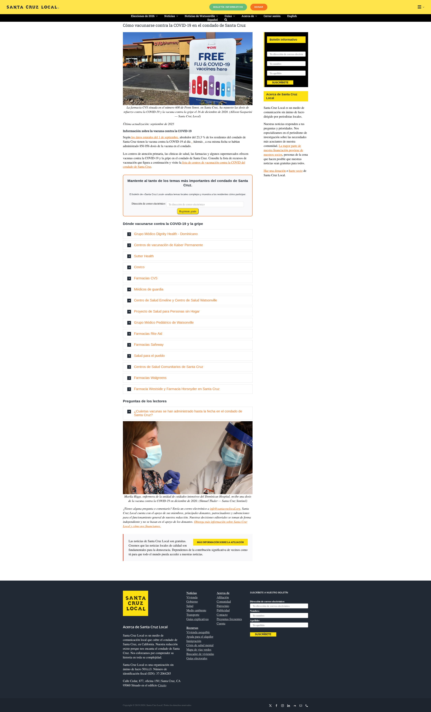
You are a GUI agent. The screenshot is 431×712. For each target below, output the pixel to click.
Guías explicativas (197, 619)
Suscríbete (280, 82)
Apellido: (272, 68)
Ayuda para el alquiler (199, 636)
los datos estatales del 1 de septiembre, (154, 137)
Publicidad (223, 610)
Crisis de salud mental (199, 645)
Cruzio (162, 685)
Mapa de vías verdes (198, 649)
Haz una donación (275, 170)
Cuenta (221, 623)
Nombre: (272, 59)
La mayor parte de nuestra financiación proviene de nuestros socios (283, 150)
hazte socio (296, 170)
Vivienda (191, 597)
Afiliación (223, 597)
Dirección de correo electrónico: (149, 203)
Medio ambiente (196, 610)
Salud (189, 606)
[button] (187, 234)
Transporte (192, 614)
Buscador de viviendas (200, 654)
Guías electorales (196, 658)
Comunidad (224, 601)
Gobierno (192, 601)
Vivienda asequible (198, 632)
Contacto (222, 614)
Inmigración (193, 641)
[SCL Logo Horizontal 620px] (33, 7)
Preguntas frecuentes (229, 619)
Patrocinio (223, 606)
